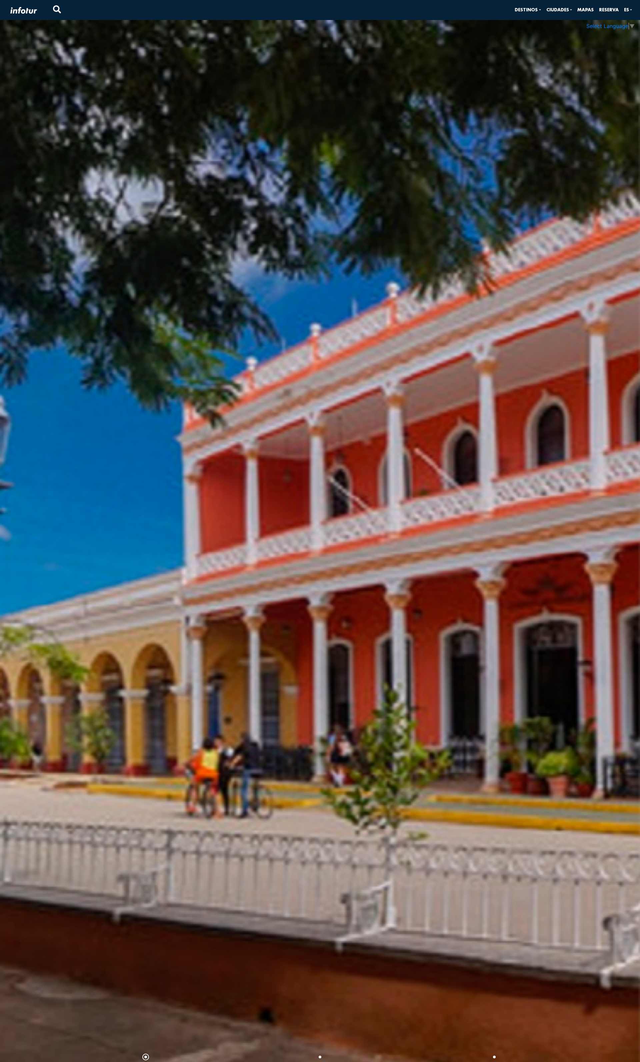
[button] (527, 10)
